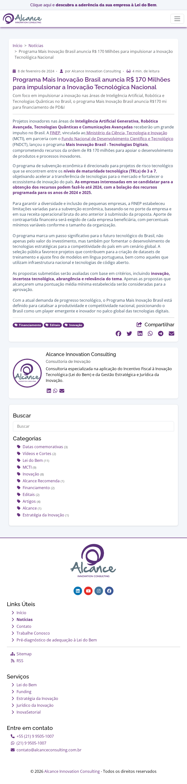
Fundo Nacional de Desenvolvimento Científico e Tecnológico (117, 138)
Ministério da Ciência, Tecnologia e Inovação (126, 133)
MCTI (29, 467)
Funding (24, 691)
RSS (20, 660)
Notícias (35, 45)
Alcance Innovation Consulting (72, 771)
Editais (31, 494)
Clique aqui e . (93, 5)
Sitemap (24, 654)
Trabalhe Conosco (33, 633)
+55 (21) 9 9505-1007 (35, 736)
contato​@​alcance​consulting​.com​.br (49, 750)
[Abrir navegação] (177, 19)
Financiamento (39, 487)
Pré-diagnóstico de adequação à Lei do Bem (57, 640)
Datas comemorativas (45, 446)
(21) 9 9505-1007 (31, 743)
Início (17, 45)
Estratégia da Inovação (46, 515)
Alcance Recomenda (43, 481)
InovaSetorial (29, 712)
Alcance (32, 508)
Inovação (33, 474)
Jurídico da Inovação (35, 705)
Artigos (31, 501)
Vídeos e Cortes (39, 453)
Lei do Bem (36, 460)
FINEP (55, 133)
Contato (24, 626)
